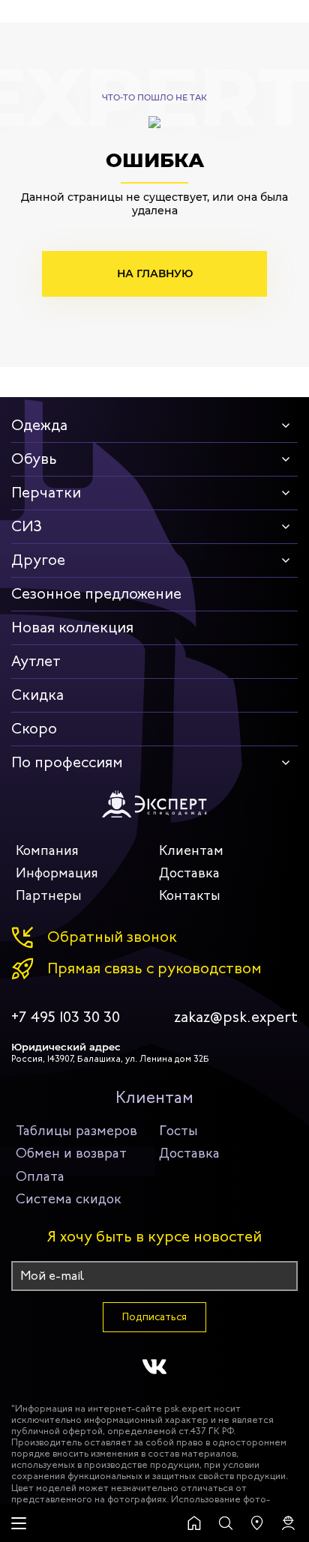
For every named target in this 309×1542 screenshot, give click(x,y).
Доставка (189, 873)
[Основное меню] (19, 1523)
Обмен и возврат (71, 1153)
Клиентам (191, 850)
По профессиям (67, 762)
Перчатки (46, 493)
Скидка (37, 695)
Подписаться (154, 1317)
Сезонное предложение (96, 594)
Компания (47, 850)
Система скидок (69, 1199)
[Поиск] (226, 1523)
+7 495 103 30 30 (65, 1017)
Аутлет (36, 661)
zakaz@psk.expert (236, 1017)
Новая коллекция (72, 627)
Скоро (34, 729)
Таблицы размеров (76, 1131)
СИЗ (26, 526)
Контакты (189, 895)
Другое (38, 560)
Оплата (40, 1176)
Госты (178, 1131)
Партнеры (49, 895)
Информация (57, 873)
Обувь (34, 459)
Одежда (39, 425)
